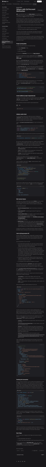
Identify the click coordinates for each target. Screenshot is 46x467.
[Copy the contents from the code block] (41, 73)
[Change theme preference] (43, 1)
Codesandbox (19, 443)
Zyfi (17, 14)
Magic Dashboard (36, 53)
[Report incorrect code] (40, 73)
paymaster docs (36, 443)
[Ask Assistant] (43, 73)
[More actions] (43, 10)
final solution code (30, 442)
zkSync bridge (18, 58)
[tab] (17, 105)
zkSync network (32, 14)
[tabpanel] (30, 109)
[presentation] (30, 138)
